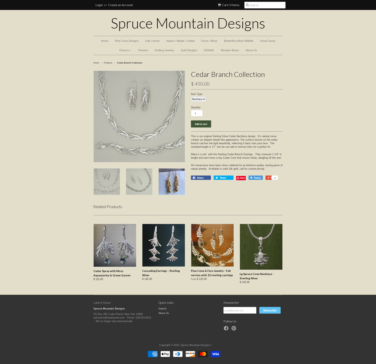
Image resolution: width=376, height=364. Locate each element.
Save (242, 177)
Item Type (196, 94)
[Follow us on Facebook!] (227, 329)
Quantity (196, 107)
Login (99, 5)
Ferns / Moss (209, 40)
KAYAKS (209, 50)
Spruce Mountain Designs (188, 23)
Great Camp (267, 40)
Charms (124, 50)
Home (104, 40)
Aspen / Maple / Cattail (180, 40)
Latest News (102, 302)
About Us (251, 50)
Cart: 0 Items (231, 5)
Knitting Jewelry (164, 50)
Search (162, 308)
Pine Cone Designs (127, 40)
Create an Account (120, 5)
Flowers (143, 50)
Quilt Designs (189, 50)
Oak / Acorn (152, 40)
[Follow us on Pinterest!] (234, 329)
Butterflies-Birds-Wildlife (238, 40)
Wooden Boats (230, 50)
